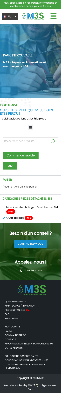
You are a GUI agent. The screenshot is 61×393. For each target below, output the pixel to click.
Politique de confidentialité (21, 356)
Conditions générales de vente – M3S (26, 360)
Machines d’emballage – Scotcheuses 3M (29, 343)
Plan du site (12, 318)
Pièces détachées (17, 310)
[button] (30, 127)
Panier (8, 331)
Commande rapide (15, 335)
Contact (10, 339)
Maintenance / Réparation (20, 305)
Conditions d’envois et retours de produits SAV (25, 366)
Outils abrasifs (14, 348)
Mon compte (12, 326)
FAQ (7, 314)
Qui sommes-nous (15, 301)
